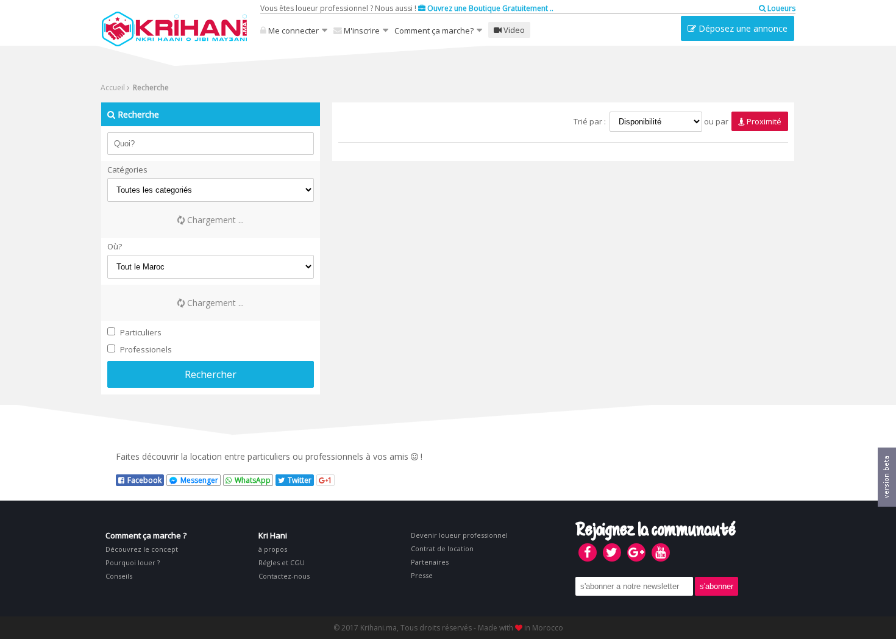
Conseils (118, 575)
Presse (422, 575)
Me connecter (292, 30)
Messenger (199, 480)
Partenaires (430, 561)
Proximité (763, 121)
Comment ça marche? (434, 30)
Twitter (299, 480)
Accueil (113, 87)
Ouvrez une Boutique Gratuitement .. (489, 8)
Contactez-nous (284, 575)
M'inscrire (361, 30)
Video (513, 29)
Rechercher (210, 374)
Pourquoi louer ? (132, 562)
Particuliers (140, 332)
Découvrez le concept (141, 549)
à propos (272, 549)
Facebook (144, 480)
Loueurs (780, 8)
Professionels (145, 349)
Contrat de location (442, 548)
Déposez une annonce (742, 28)
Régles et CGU (281, 562)
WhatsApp (253, 480)
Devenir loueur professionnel (459, 535)
